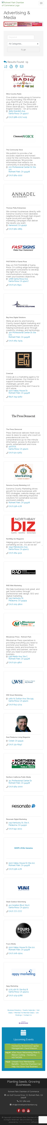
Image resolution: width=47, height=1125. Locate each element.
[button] (5, 62)
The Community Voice (14, 150)
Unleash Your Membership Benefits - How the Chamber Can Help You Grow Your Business (26, 1060)
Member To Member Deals (24, 1013)
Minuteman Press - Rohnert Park (18, 637)
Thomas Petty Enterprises (16, 208)
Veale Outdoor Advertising (16, 902)
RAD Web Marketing (14, 585)
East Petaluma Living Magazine (18, 737)
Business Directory (14, 1010)
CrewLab (9, 373)
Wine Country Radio (13, 94)
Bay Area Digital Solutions (16, 317)
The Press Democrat (14, 429)
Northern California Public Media (18, 777)
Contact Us (28, 1015)
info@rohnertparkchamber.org (24, 1105)
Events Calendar (29, 1010)
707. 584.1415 (24, 1101)
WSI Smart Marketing (14, 695)
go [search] (24, 49)
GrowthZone (37, 1120)
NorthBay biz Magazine (15, 539)
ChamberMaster (24, 1122)
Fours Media (11, 944)
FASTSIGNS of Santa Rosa (16, 261)
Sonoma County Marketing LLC (18, 485)
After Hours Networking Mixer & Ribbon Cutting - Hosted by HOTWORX (26, 1051)
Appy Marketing (12, 986)
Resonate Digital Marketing (16, 819)
